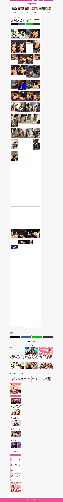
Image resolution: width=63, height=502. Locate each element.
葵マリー (14, 333)
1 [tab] (30, 14)
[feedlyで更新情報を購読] (32, 341)
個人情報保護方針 (31, 499)
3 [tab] (32, 14)
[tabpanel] (14, 10)
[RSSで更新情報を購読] (34, 341)
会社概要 (27, 499)
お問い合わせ (35, 499)
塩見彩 (11, 333)
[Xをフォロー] (29, 341)
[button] (36, 24)
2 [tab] (31, 14)
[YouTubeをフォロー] (30, 341)
